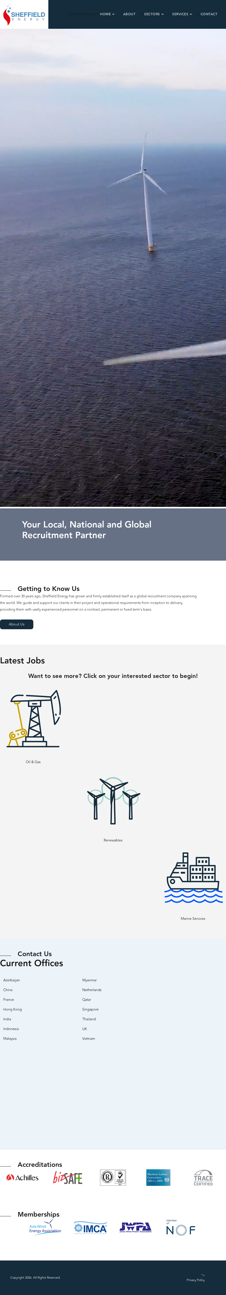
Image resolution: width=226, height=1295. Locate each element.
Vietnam (88, 1038)
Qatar (86, 999)
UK (84, 1029)
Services (180, 14)
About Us (16, 624)
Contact (209, 14)
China (7, 990)
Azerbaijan (11, 980)
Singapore (90, 1009)
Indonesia (11, 1029)
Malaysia (10, 1038)
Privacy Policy (196, 1280)
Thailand (89, 1019)
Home (105, 14)
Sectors (152, 14)
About (129, 14)
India (7, 1019)
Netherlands (92, 990)
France (8, 999)
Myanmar (89, 980)
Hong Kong (12, 1009)
